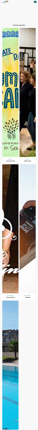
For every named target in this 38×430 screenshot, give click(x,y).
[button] (35, 1)
